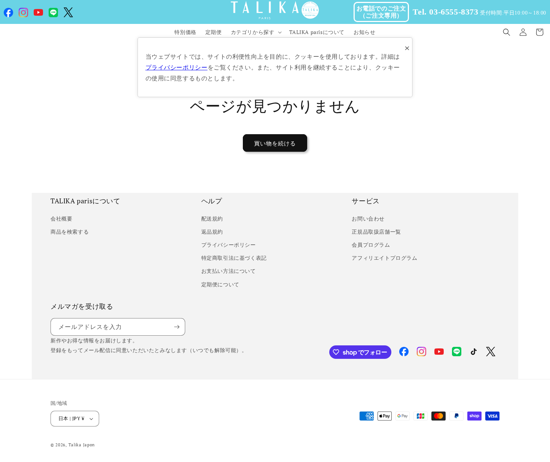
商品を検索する (70, 231)
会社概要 (61, 218)
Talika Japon (81, 444)
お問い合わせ (368, 218)
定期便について (220, 284)
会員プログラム (371, 244)
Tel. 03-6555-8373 (445, 11)
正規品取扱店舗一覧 (376, 231)
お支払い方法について (228, 270)
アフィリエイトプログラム (384, 257)
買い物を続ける (275, 143)
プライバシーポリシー (228, 244)
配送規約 (212, 218)
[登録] (176, 327)
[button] (255, 32)
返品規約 (212, 231)
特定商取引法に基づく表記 (234, 257)
